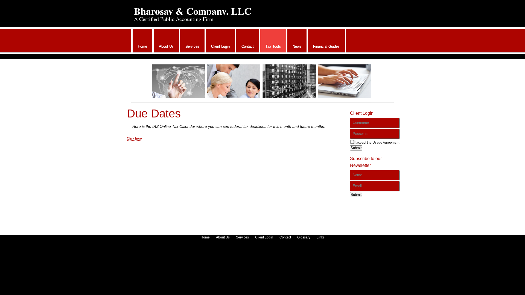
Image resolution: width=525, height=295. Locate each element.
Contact (247, 46)
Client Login (220, 46)
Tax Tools (273, 46)
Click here (134, 138)
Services (192, 46)
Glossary (303, 237)
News (297, 46)
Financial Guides (326, 46)
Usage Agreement (385, 142)
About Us (166, 46)
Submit (356, 148)
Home (142, 46)
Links (321, 237)
